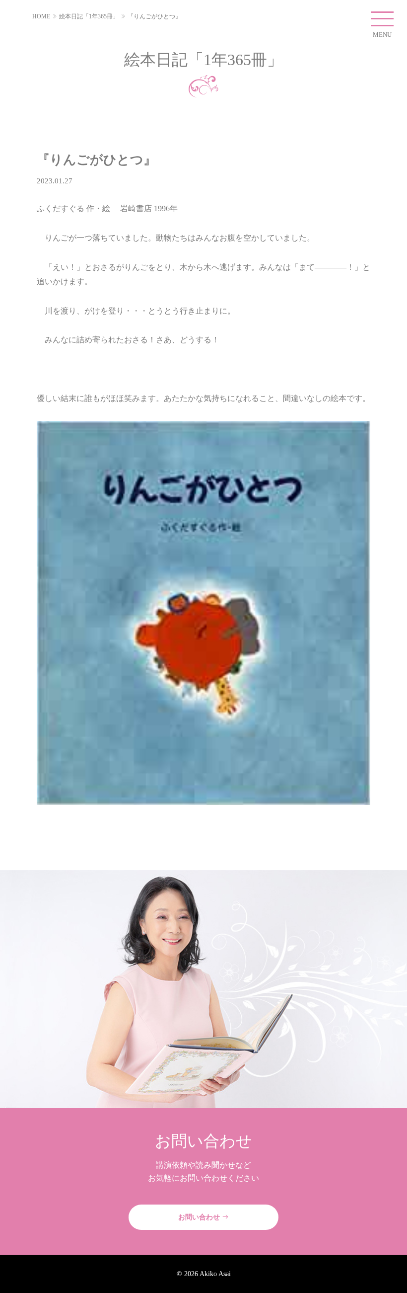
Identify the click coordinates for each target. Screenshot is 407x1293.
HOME (41, 16)
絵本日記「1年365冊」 (89, 16)
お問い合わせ (200, 1217)
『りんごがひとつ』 (154, 16)
